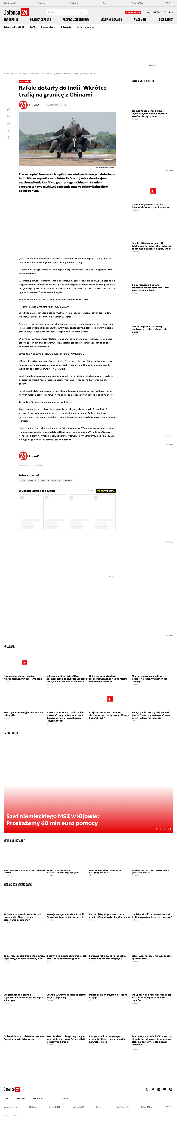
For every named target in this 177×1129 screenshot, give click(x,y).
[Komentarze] (8, 116)
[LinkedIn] (158, 1089)
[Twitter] (152, 1089)
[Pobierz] (8, 130)
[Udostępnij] (8, 137)
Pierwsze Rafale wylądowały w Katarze (51, 402)
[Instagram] (170, 1089)
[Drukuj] (8, 123)
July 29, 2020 (62, 306)
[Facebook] (147, 1089)
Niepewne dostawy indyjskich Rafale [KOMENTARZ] (58, 353)
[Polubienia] (8, 109)
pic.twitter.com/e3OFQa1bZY (73, 299)
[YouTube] (164, 1089)
